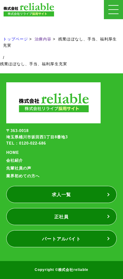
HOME (12, 152)
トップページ (15, 39)
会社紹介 (14, 160)
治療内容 (43, 39)
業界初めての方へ (23, 176)
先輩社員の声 (18, 168)
